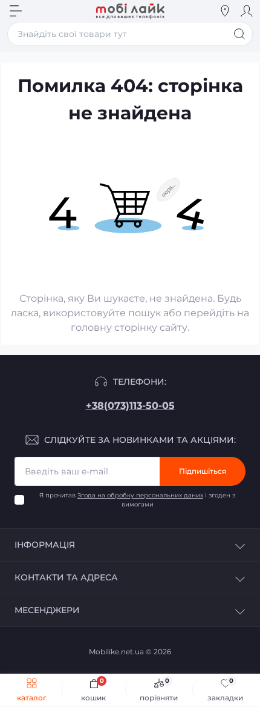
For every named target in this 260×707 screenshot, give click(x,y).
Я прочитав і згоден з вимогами (137, 499)
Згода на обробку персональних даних (140, 495)
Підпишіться (202, 471)
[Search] (37, 11)
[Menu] (16, 11)
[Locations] (225, 11)
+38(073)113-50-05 (130, 405)
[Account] (247, 11)
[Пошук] (239, 34)
